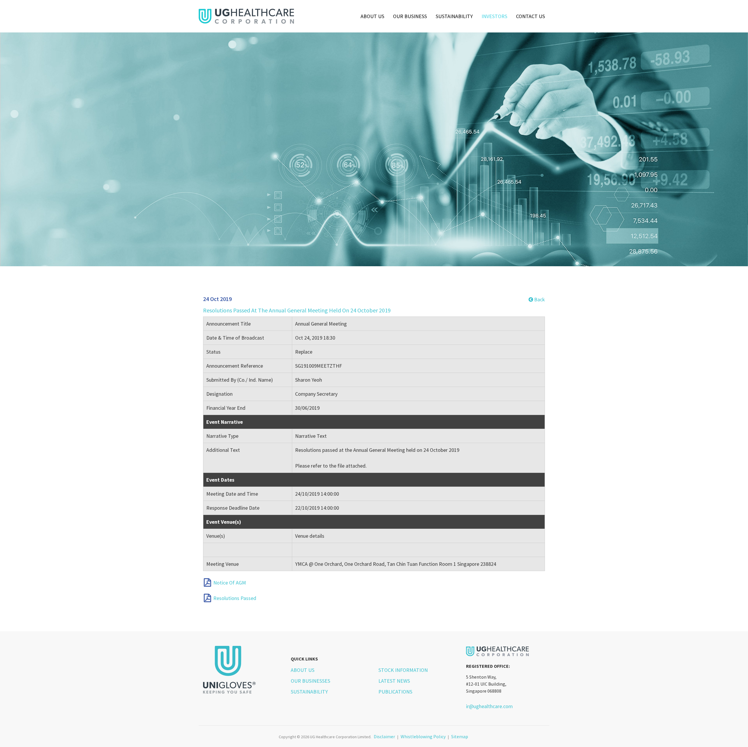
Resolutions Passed (234, 598)
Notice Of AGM (229, 582)
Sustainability (454, 16)
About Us (372, 16)
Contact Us (530, 16)
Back (539, 299)
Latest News (394, 680)
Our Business (410, 16)
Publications (395, 691)
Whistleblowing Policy (423, 736)
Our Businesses (310, 680)
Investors (494, 16)
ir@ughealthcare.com (489, 706)
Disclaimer (384, 736)
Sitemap (459, 736)
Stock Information (403, 670)
